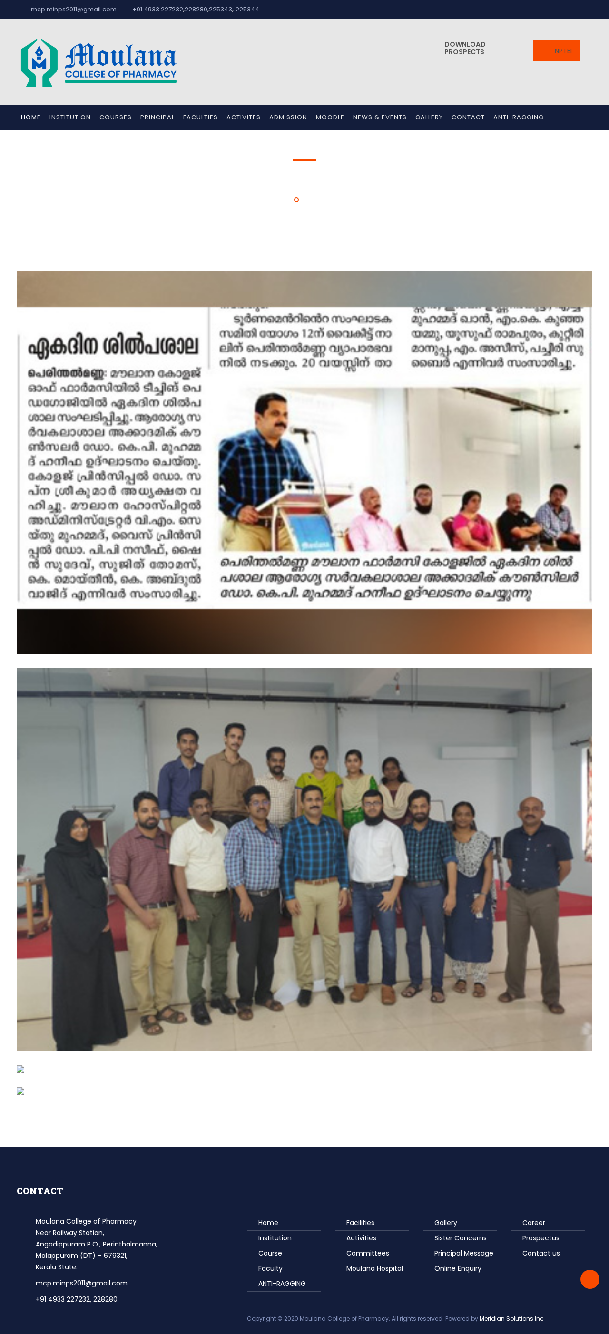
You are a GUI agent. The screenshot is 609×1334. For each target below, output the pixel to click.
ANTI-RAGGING (518, 117)
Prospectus (541, 1238)
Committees (367, 1253)
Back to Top (589, 1279)
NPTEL (563, 51)
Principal (157, 117)
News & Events (380, 117)
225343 (220, 9)
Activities (361, 1238)
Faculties (200, 117)
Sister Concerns (460, 1238)
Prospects (465, 48)
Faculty (270, 1268)
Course (270, 1253)
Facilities (360, 1222)
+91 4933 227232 (157, 9)
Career (533, 1222)
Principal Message (463, 1253)
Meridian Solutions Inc (512, 1319)
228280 (196, 9)
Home (31, 117)
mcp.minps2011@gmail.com (74, 9)
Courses (115, 117)
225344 (247, 9)
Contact (468, 117)
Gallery (429, 117)
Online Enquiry (457, 1268)
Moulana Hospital (374, 1268)
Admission (288, 117)
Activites (243, 117)
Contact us (541, 1253)
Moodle (330, 117)
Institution (70, 117)
